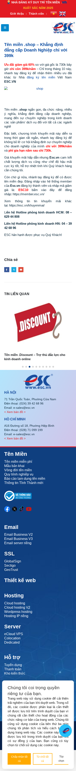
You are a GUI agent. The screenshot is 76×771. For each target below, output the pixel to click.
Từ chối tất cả (43, 759)
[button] (5, 27)
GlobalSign (12, 561)
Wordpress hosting (18, 611)
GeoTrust (11, 570)
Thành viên (36, 13)
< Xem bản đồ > (15, 412)
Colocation (12, 638)
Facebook (6, 269)
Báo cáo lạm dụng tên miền (24, 478)
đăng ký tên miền (41, 77)
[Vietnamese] (53, 13)
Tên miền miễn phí (18, 461)
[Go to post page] (38, 317)
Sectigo (10, 565)
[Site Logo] (63, 27)
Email (20, 269)
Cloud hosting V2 (17, 607)
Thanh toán (12, 669)
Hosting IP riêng (16, 616)
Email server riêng (17, 543)
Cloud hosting (14, 603)
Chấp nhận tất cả (19, 759)
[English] (62, 13)
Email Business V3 (18, 539)
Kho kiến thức (14, 673)
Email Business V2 (18, 534)
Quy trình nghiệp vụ (18, 474)
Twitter (13, 269)
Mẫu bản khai (14, 466)
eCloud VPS (13, 634)
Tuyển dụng (13, 665)
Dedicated (12, 642)
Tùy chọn (61, 758)
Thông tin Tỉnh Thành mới (23, 483)
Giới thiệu (17, 13)
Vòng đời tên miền (18, 470)
